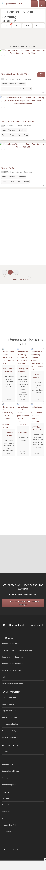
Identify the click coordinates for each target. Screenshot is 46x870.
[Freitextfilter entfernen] (34, 3)
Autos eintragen (8, 704)
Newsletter (6, 811)
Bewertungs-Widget (9, 731)
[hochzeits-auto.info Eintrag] (41, 341)
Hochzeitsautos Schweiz (11, 670)
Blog (3, 818)
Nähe (28, 26)
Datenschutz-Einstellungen (12, 684)
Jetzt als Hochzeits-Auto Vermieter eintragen (24, 603)
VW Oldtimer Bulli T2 (8, 370)
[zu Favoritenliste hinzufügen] (3, 51)
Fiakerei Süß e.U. (9, 168)
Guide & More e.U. (37, 376)
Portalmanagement (9, 785)
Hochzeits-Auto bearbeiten (12, 737)
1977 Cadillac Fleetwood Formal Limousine (37, 429)
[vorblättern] (39, 60)
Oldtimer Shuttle (8, 434)
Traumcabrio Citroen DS (23, 431)
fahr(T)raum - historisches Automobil (17, 122)
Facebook (6, 798)
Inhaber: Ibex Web (9, 825)
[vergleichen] (3, 57)
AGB (3, 758)
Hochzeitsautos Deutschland (13, 664)
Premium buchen (11, 724)
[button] (4, 272)
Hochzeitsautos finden (10, 644)
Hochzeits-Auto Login (13, 850)
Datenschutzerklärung (10, 771)
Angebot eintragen (9, 711)
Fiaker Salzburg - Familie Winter (15, 74)
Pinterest (5, 805)
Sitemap (5, 778)
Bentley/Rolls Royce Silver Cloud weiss (23, 371)
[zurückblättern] (6, 60)
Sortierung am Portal (10, 717)
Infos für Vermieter (9, 697)
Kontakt (7, 832)
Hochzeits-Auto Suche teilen (18, 279)
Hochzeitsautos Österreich (12, 657)
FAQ (3, 677)
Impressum (6, 751)
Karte (17, 26)
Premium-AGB (7, 764)
